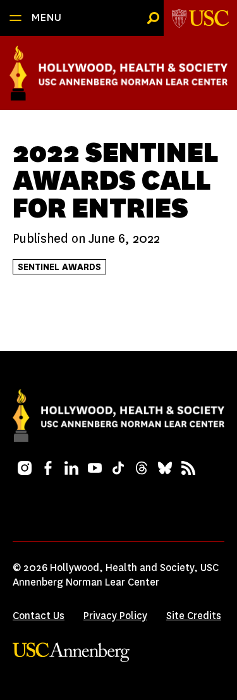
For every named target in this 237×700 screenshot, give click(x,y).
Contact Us (38, 615)
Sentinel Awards (59, 267)
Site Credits (193, 615)
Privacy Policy (115, 615)
